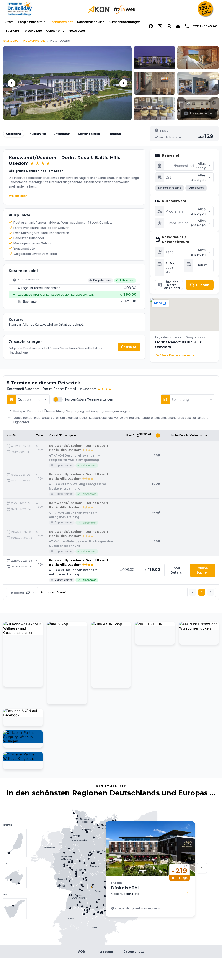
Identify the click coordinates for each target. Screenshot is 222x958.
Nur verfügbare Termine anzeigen (89, 399)
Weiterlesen (18, 196)
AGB (81, 951)
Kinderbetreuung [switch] (169, 188)
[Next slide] (123, 83)
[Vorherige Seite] (192, 592)
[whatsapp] (169, 26)
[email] (178, 26)
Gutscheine (55, 30)
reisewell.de (32, 30)
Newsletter (77, 30)
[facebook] (151, 26)
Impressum (104, 951)
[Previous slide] (11, 83)
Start (9, 22)
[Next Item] (202, 868)
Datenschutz (133, 951)
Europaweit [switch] (196, 188)
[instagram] (160, 26)
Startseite (10, 40)
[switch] (58, 399)
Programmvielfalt (31, 22)
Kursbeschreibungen (125, 22)
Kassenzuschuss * (90, 22)
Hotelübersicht (61, 22)
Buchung (12, 30)
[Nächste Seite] (210, 592)
